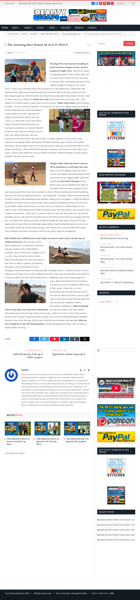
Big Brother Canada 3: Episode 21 (68, 354)
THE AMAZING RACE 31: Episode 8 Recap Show (77, 440)
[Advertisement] (116, 88)
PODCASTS (66, 28)
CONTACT (92, 28)
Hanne (9, 53)
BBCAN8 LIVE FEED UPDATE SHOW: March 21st (40, 3)
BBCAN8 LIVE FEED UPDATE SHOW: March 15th (116, 530)
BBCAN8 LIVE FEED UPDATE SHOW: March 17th (116, 525)
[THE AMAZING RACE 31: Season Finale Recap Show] (18, 428)
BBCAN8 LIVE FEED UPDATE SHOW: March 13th (116, 540)
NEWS (52, 28)
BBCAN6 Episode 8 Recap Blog (114, 238)
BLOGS (40, 28)
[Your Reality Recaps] (70, 15)
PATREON (79, 28)
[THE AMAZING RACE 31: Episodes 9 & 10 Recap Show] (47, 428)
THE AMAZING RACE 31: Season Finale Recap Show (18, 441)
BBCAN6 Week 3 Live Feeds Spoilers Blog (116, 248)
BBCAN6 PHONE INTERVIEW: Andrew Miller (117, 272)
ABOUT (15, 28)
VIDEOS (27, 28)
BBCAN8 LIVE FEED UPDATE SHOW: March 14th (116, 535)
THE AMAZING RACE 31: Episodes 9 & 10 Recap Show (47, 441)
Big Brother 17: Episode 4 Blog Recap (117, 282)
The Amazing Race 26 (82, 53)
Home (5, 28)
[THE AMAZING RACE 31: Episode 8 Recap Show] (77, 428)
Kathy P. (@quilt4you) (110, 235)
